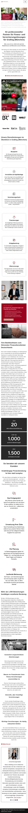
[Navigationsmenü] (25, 1)
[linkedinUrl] (17, 800)
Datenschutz (4, 811)
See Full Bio (17, 797)
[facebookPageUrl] (10, 800)
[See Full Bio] (21, 797)
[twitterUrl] (12, 800)
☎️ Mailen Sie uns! (5, 744)
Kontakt (9, 811)
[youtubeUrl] (15, 800)
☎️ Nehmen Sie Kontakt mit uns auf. (14, 75)
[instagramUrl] (14, 800)
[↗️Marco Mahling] (5, 1)
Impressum (22, 809)
